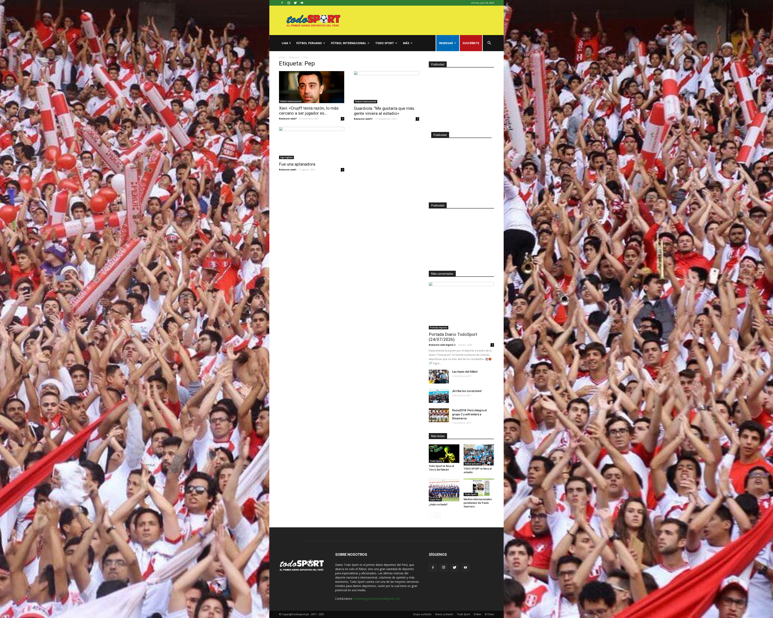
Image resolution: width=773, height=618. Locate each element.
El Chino (489, 614)
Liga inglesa (286, 157)
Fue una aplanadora (297, 164)
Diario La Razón (444, 614)
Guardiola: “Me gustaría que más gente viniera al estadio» (384, 111)
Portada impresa (438, 327)
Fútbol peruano (309, 43)
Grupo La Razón (422, 614)
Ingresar (446, 43)
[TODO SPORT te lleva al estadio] (479, 455)
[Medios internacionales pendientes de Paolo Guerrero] (479, 487)
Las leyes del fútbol (464, 371)
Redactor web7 (287, 118)
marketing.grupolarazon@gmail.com (376, 598)
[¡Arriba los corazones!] (439, 396)
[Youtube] (302, 3)
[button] (489, 43)
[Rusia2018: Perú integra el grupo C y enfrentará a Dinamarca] (439, 415)
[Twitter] (295, 3)
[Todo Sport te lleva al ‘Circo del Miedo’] (444, 453)
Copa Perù (435, 499)
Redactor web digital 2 (442, 344)
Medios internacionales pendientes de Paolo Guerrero (478, 503)
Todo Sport (384, 43)
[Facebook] (282, 3)
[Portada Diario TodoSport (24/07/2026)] (461, 305)
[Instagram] (289, 3)
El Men (477, 614)
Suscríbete (471, 43)
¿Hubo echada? (438, 504)
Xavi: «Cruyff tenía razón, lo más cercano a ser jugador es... (309, 111)
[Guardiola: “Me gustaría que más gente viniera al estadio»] (386, 87)
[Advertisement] (461, 98)
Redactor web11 (363, 118)
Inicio (282, 57)
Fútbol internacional (348, 43)
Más (406, 43)
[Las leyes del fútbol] (439, 377)
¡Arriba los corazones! (467, 391)
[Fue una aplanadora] (311, 143)
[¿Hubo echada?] (444, 490)
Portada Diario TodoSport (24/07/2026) (453, 337)
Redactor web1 (287, 169)
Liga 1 (286, 43)
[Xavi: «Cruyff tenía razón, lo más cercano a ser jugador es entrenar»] (311, 87)
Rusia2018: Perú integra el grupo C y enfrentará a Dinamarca (469, 414)
